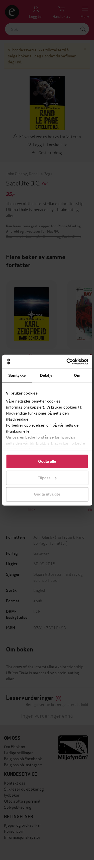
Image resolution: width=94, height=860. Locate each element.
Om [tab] (77, 375)
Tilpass (44, 477)
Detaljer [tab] (47, 375)
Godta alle (47, 461)
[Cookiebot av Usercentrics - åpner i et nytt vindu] (67, 361)
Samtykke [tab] (17, 375)
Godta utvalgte (47, 494)
